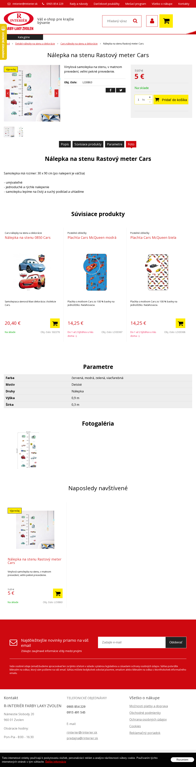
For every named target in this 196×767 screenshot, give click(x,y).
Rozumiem (182, 759)
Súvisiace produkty (87, 144)
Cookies (135, 726)
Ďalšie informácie (55, 761)
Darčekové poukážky (106, 4)
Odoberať (175, 642)
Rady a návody (79, 4)
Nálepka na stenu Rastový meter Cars (34, 561)
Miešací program (135, 4)
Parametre (114, 144)
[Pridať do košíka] (55, 323)
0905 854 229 (55, 4)
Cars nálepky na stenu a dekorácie (79, 43)
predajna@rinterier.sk (82, 738)
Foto (131, 144)
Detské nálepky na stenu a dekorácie (35, 43)
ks (143, 99)
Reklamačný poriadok (144, 733)
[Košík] (167, 21)
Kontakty (183, 4)
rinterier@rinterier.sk (25, 4)
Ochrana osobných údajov (148, 719)
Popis (65, 144)
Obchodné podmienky (145, 713)
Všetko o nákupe (162, 4)
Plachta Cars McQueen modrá (92, 237)
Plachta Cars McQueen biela (153, 237)
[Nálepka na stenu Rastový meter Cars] (32, 93)
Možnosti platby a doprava (148, 706)
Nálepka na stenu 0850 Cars (28, 237)
